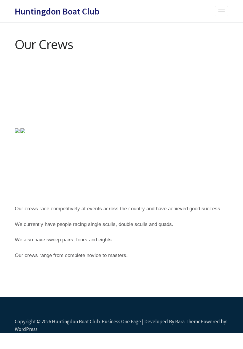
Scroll (203, 320)
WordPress (26, 329)
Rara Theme (188, 321)
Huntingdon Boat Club (57, 11)
